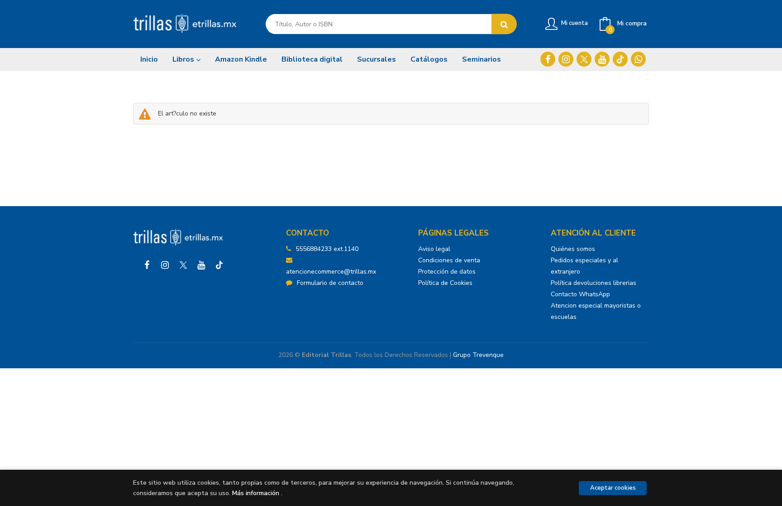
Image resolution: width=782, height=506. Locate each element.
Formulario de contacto (330, 283)
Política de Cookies (445, 283)
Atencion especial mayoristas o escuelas (596, 311)
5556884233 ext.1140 (327, 249)
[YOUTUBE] (602, 59)
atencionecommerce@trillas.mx (331, 271)
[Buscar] (504, 24)
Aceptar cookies (613, 488)
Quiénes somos (573, 249)
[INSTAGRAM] (565, 59)
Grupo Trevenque (478, 355)
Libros (184, 59)
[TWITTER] (584, 59)
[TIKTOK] (620, 59)
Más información (255, 493)
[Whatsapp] (638, 59)
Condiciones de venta (449, 260)
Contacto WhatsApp (580, 294)
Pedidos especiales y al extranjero (584, 266)
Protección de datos (447, 271)
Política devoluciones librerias (593, 283)
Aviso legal (434, 249)
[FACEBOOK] (547, 59)
